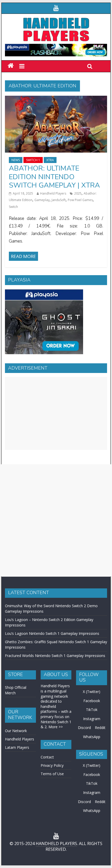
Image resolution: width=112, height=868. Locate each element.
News (15, 160)
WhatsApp (91, 736)
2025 (78, 193)
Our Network (16, 730)
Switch (13, 206)
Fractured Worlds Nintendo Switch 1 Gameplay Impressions (55, 655)
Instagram (91, 718)
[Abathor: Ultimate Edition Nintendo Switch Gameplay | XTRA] (56, 99)
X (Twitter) (91, 691)
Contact (47, 757)
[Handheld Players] (10, 66)
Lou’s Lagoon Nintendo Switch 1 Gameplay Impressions (52, 633)
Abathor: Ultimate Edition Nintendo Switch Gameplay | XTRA (54, 177)
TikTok (91, 709)
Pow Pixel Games (80, 200)
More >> (55, 726)
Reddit (100, 727)
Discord (84, 727)
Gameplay (41, 200)
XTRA (50, 160)
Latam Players (17, 747)
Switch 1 (33, 160)
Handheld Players (53, 193)
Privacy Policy (52, 765)
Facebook (91, 700)
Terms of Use (52, 773)
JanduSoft (59, 200)
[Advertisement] (56, 413)
